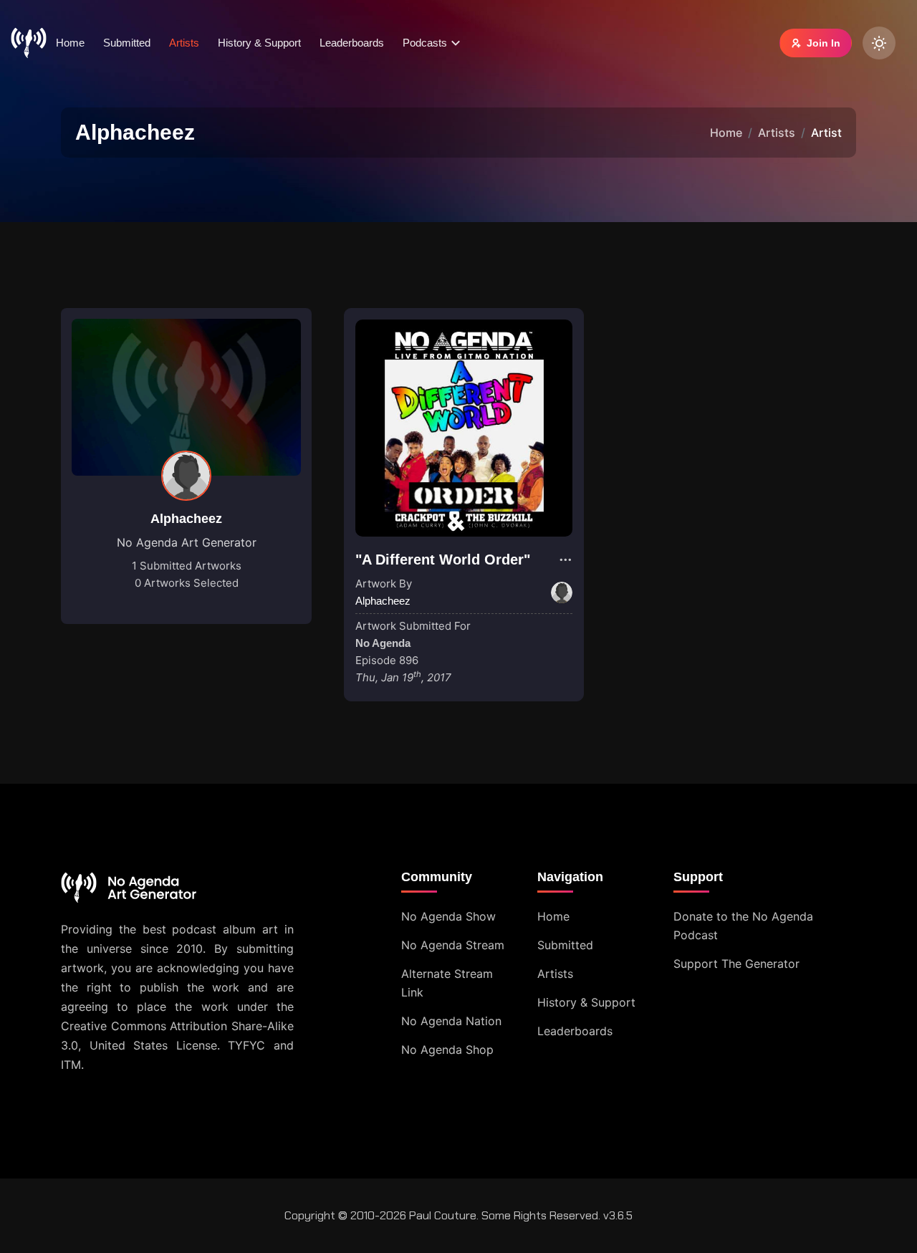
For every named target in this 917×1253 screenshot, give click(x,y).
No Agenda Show (448, 916)
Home (70, 43)
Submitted (126, 43)
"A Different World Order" (442, 559)
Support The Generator (736, 963)
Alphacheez (186, 519)
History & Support (259, 43)
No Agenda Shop (447, 1049)
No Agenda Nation (451, 1021)
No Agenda (383, 643)
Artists (184, 43)
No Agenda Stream (452, 945)
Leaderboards (352, 43)
